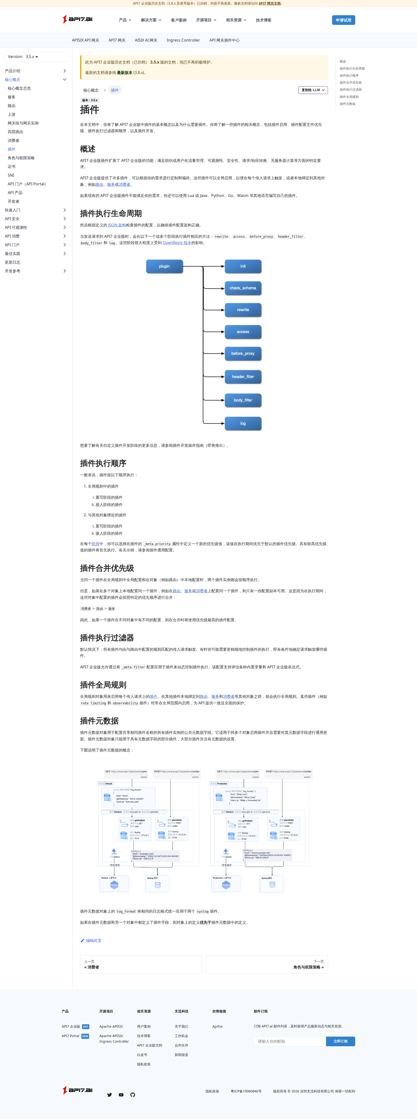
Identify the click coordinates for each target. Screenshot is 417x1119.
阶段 (95, 543)
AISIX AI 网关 (146, 40)
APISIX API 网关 (85, 40)
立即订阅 (341, 1041)
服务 (111, 184)
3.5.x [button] (30, 56)
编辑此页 (94, 940)
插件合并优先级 (351, 82)
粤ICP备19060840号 (246, 1091)
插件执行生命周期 (352, 68)
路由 (99, 184)
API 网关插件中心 (224, 40)
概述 (343, 61)
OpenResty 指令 (177, 242)
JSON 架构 (117, 225)
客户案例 (179, 20)
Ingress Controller (183, 40)
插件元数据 (347, 103)
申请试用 (343, 20)
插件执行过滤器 (351, 89)
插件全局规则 (349, 96)
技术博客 (263, 20)
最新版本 (124, 72)
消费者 (124, 184)
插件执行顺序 (349, 75)
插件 (153, 696)
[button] (36, 71)
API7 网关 (117, 40)
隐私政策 (212, 1091)
